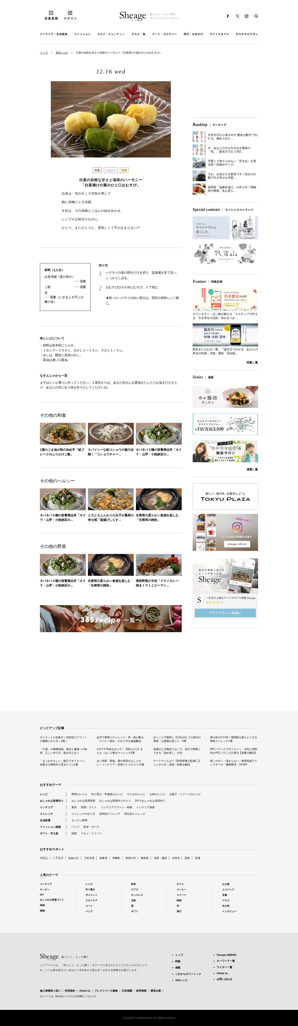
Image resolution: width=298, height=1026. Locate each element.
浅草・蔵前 (160, 858)
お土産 (225, 884)
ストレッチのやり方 (83, 813)
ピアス (134, 889)
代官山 (44, 858)
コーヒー (181, 889)
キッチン (45, 889)
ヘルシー (111, 170)
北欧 (133, 900)
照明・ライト (89, 807)
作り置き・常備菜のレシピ (107, 794)
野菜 (124, 170)
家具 (74, 807)
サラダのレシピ (136, 794)
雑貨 (74, 833)
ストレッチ (46, 813)
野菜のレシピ (79, 794)
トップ (44, 52)
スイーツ (181, 895)
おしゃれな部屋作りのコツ (115, 800)
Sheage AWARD (226, 955)
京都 (224, 895)
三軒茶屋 (89, 858)
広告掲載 (127, 990)
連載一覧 (252, 469)
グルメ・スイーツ (91, 833)
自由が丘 (73, 858)
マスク (225, 900)
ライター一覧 (224, 967)
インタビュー (229, 911)
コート (89, 905)
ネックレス (137, 895)
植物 (42, 910)
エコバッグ (228, 889)
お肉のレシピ (157, 794)
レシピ (44, 794)
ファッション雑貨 (50, 826)
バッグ (75, 826)
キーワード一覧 (226, 960)
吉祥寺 (176, 858)
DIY (42, 894)
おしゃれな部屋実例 (83, 800)
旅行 (179, 911)
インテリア (46, 807)
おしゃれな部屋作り (51, 800)
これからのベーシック (188, 973)
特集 (177, 961)
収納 (42, 905)
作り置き (90, 889)
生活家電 (45, 820)
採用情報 (141, 990)
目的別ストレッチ (109, 813)
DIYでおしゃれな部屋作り (150, 800)
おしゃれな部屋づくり (52, 899)
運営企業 (156, 990)
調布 (187, 858)
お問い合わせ (224, 979)
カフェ (180, 884)
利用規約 (70, 990)
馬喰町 (116, 858)
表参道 (103, 858)
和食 (97, 170)
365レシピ (62, 52)
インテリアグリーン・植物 (116, 807)
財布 (133, 884)
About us (84, 990)
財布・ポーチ (91, 826)
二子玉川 (58, 858)
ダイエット (92, 895)
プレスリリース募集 (106, 990)
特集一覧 (252, 362)
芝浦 (197, 858)
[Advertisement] (225, 83)
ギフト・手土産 (49, 833)
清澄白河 (130, 858)
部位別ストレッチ (134, 813)
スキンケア (92, 900)
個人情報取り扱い (50, 990)
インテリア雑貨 (145, 807)
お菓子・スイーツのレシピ (185, 794)
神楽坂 (145, 858)
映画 (179, 900)
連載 (177, 967)
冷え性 (225, 905)
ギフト (134, 911)
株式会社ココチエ (64, 996)
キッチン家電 (79, 820)
